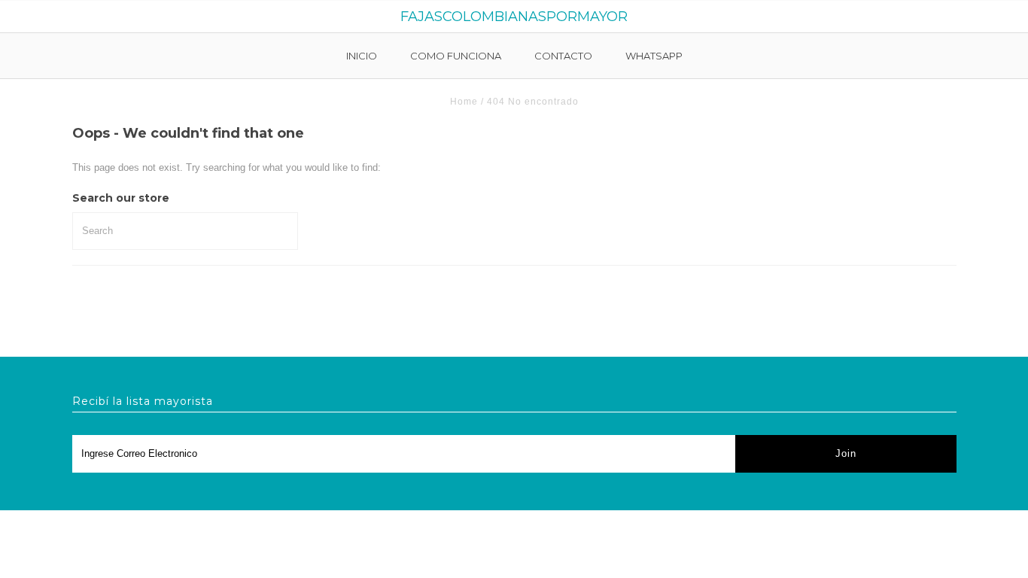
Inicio (361, 56)
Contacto (563, 56)
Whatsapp (654, 56)
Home (464, 101)
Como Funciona (455, 56)
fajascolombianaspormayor (514, 16)
